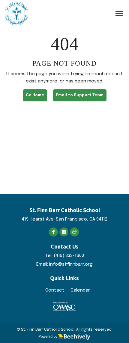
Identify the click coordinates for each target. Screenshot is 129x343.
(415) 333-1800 (69, 255)
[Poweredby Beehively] (64, 336)
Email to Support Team (80, 95)
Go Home (35, 95)
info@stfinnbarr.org (71, 264)
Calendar (80, 290)
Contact (54, 290)
